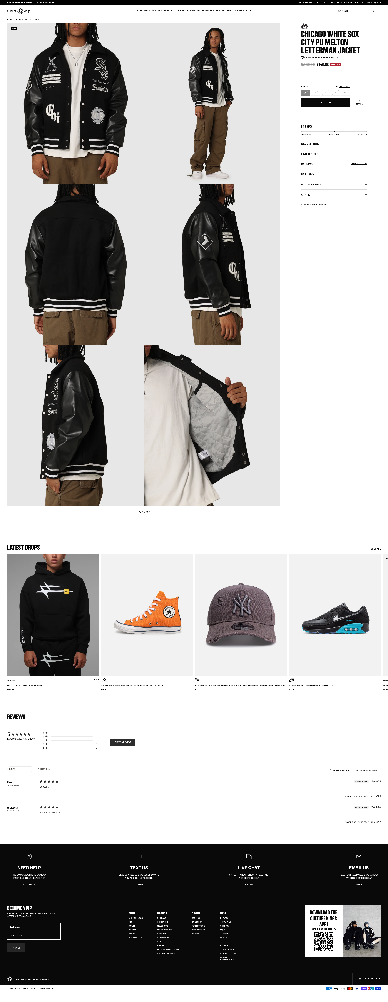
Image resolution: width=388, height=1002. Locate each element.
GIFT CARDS (366, 3)
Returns (224, 918)
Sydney (160, 945)
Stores (162, 913)
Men (130, 922)
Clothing (179, 10)
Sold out (326, 102)
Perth (160, 941)
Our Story (197, 922)
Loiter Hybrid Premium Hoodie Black (24, 685)
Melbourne (162, 926)
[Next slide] (381, 613)
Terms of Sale (227, 949)
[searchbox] (343, 770)
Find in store (310, 154)
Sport (132, 933)
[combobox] (352, 10)
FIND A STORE (351, 3)
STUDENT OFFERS (326, 3)
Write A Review (123, 742)
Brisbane (161, 918)
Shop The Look (136, 918)
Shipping (224, 926)
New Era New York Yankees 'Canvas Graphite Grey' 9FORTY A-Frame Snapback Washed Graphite (240, 685)
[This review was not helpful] (377, 796)
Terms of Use (198, 926)
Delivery (334, 164)
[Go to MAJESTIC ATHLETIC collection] (308, 26)
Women (132, 926)
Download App (136, 937)
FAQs (222, 930)
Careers (196, 918)
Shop (132, 913)
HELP (339, 3)
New (139, 10)
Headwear (208, 10)
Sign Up (16, 947)
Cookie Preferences (227, 958)
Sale (248, 10)
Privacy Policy (198, 930)
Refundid (224, 945)
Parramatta (163, 937)
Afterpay (224, 933)
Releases (238, 10)
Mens (147, 10)
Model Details (311, 184)
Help (223, 913)
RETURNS (307, 174)
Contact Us (225, 922)
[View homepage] (18, 10)
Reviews (195, 933)
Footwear (193, 10)
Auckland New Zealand (168, 949)
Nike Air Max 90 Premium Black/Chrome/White (311, 685)
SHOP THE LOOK (307, 3)
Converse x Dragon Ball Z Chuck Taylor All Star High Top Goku (132, 685)
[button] (379, 11)
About (196, 913)
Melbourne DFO (164, 930)
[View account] (374, 11)
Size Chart (344, 86)
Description (310, 144)
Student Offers (228, 953)
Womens (157, 10)
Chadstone (162, 922)
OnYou (223, 937)
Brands (168, 10)
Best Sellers (223, 10)
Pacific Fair (162, 933)
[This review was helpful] (372, 796)
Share (305, 195)
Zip (221, 941)
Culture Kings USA (166, 953)
